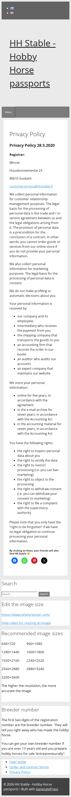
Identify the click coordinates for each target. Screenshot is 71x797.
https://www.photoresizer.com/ (26, 614)
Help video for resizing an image (26, 623)
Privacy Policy (19, 772)
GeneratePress (47, 789)
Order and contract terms (29, 767)
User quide (17, 762)
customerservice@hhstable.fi (31, 186)
